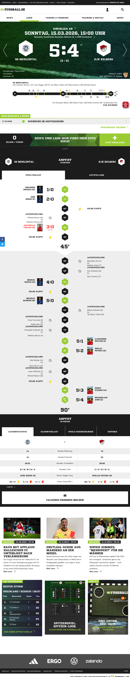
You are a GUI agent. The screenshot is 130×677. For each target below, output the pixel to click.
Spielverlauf (33, 175)
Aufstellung (96, 175)
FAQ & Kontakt (61, 2)
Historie (112, 432)
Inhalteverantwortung (60, 671)
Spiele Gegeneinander (80, 432)
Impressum (5, 671)
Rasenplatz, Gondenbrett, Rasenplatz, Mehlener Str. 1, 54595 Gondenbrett (63, 37)
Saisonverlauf (49, 432)
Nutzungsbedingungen (34, 671)
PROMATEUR (6, 2)
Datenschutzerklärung (18, 671)
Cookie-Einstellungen (76, 671)
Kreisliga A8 (63, 28)
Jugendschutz (47, 671)
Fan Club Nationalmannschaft (39, 2)
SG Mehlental (26, 59)
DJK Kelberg (103, 59)
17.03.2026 (7, 121)
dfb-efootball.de (23, 2)
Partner (52, 2)
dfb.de (15, 2)
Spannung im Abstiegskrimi (46, 121)
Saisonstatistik (17, 432)
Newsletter (71, 2)
